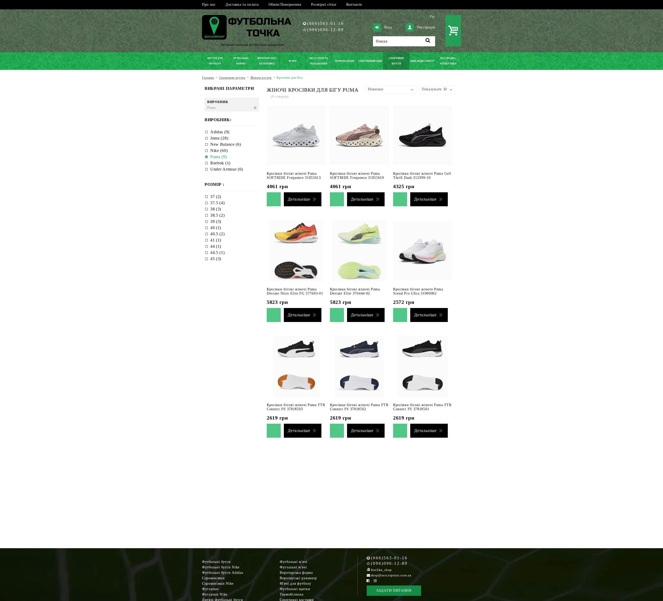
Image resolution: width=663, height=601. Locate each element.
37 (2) (215, 196)
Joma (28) (219, 138)
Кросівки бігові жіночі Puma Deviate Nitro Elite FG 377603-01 (295, 291)
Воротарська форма (296, 573)
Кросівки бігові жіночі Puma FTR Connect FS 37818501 (422, 407)
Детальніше (299, 199)
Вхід (388, 27)
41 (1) (215, 240)
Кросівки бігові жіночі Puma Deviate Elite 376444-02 (355, 291)
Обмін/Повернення (285, 4)
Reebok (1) (220, 163)
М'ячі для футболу (295, 583)
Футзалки (210, 589)
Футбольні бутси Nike (221, 567)
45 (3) (215, 258)
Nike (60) (219, 150)
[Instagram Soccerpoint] (375, 581)
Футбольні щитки (295, 589)
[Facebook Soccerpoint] (368, 581)
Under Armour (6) (226, 169)
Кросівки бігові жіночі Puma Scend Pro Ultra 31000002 (418, 291)
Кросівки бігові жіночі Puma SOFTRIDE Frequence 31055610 (357, 176)
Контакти (354, 4)
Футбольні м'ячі (293, 562)
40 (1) (215, 227)
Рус (432, 16)
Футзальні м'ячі (293, 567)
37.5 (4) (217, 203)
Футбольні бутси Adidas (222, 573)
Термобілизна (291, 594)
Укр (424, 16)
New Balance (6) (225, 144)
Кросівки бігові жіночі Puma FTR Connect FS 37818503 (296, 407)
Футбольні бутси (216, 562)
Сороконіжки (213, 578)
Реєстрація (426, 27)
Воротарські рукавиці (298, 578)
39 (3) (215, 221)
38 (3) (215, 209)
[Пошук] (428, 41)
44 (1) (215, 246)
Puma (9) (218, 157)
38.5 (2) (217, 215)
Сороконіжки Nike (218, 583)
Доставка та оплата (242, 4)
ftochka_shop (381, 570)
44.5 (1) (217, 252)
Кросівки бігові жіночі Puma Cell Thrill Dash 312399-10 (422, 176)
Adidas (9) (219, 132)
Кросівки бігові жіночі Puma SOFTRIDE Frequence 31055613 (294, 176)
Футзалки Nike (214, 594)
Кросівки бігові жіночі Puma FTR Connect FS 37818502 (359, 407)
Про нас (209, 4)
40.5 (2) (217, 234)
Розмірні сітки (323, 4)
